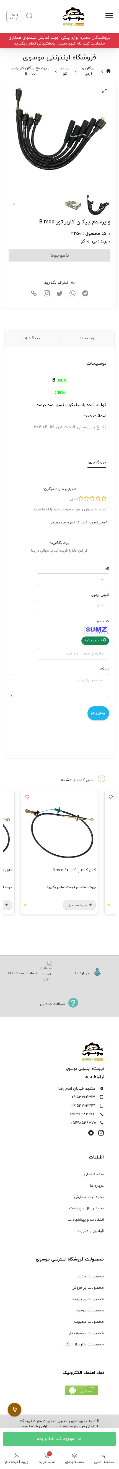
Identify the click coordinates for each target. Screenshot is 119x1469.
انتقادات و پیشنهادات (86, 1219)
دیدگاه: (104, 669)
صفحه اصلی (104, 1462)
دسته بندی (74, 1462)
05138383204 (82, 1114)
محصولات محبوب (89, 1321)
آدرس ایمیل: (99, 595)
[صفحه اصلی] (71, 17)
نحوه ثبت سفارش (89, 1197)
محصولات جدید (91, 1276)
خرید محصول (78, 905)
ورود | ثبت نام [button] (14, 16)
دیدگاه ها (32, 338)
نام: (106, 568)
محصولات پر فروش (88, 1287)
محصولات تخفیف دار (86, 1333)
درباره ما (97, 1185)
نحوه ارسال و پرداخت (86, 1208)
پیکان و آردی (88, 71)
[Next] (15, 205)
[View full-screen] (104, 91)
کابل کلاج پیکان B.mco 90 (74, 870)
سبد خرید (47, 1462)
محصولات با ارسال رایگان (83, 1344)
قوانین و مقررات (90, 1231)
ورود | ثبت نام (17, 1462)
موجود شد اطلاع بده (56, 1439)
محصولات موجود (90, 1310)
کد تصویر (102, 621)
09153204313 (83, 1097)
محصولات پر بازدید (88, 1299)
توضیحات (87, 338)
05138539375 (83, 1123)
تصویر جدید (93, 640)
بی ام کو (65, 71)
